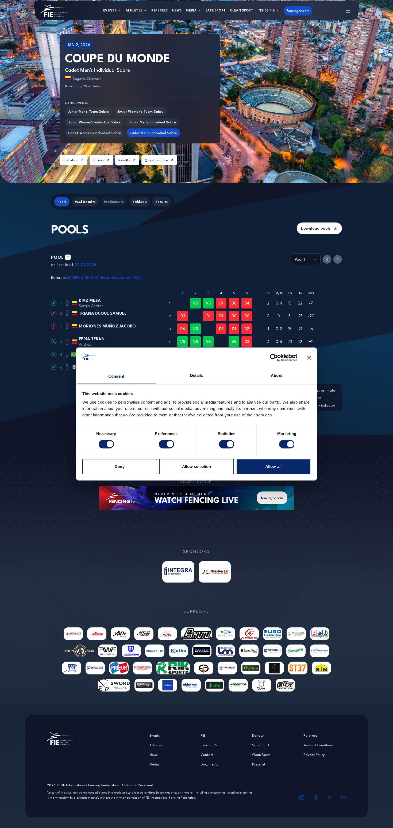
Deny (119, 466)
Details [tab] (196, 375)
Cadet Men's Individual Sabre (153, 133)
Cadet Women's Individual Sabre (94, 133)
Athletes (134, 10)
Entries (98, 160)
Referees (159, 10)
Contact (207, 754)
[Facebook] (315, 797)
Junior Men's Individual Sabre (152, 122)
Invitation (70, 160)
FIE (203, 735)
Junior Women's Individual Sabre (94, 122)
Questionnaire (156, 160)
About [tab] (277, 375)
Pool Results (85, 202)
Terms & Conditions (318, 745)
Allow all (273, 466)
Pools (61, 202)
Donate (258, 735)
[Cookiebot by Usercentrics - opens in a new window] (274, 358)
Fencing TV (209, 745)
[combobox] (306, 259)
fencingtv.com (298, 11)
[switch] (166, 444)
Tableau (140, 202)
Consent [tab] (116, 376)
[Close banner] (309, 358)
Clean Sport (241, 10)
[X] (329, 797)
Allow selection (196, 466)
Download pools (316, 228)
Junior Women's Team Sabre (140, 111)
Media (191, 10)
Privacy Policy (314, 754)
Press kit (258, 764)
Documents (209, 764)
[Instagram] (302, 797)
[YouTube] (343, 797)
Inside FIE (266, 10)
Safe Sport (216, 10)
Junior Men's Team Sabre (88, 111)
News (177, 10)
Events (110, 10)
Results (124, 160)
